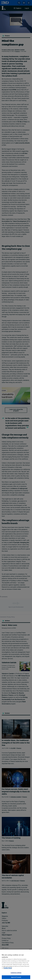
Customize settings (16, 972)
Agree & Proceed (16, 977)
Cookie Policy (8, 968)
